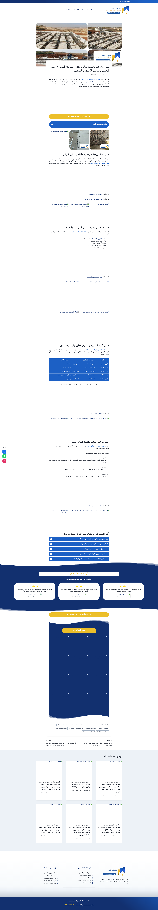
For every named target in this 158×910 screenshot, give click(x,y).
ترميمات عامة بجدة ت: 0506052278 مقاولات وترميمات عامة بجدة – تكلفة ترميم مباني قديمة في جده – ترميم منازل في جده (109, 787)
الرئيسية (89, 10)
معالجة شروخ (90, 82)
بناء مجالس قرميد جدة (95, 194)
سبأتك (78, 905)
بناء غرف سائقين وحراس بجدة (94, 199)
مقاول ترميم (102, 75)
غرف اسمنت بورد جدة (95, 506)
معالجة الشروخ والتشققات (98, 239)
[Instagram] (4, 461)
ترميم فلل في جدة (88, 725)
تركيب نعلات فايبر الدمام (74, 614)
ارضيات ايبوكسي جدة (74, 116)
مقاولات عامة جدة (74, 901)
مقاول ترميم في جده (61, 728)
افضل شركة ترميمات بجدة (101, 725)
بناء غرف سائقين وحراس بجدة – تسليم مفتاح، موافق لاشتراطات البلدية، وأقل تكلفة (61, 743)
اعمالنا (83, 10)
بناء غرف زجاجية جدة (96, 414)
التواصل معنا (94, 98)
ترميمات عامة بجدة (103, 728)
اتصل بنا (68, 10)
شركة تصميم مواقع (87, 905)
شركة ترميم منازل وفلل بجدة (76, 728)
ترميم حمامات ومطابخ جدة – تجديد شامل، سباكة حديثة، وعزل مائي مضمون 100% (98, 743)
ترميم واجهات (60, 725)
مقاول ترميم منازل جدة (102, 731)
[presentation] (109, 769)
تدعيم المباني (76, 174)
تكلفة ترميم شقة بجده (91, 728)
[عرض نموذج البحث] (29, 9)
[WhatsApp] (4, 456)
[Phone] (4, 452)
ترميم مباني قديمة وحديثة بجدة (74, 725)
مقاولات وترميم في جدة (89, 731)
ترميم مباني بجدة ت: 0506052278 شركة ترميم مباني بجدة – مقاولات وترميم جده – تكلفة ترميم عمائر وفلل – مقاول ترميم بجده (79, 830)
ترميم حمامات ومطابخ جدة (94, 277)
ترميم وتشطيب (106, 63)
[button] (99, 140)
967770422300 (69, 905)
